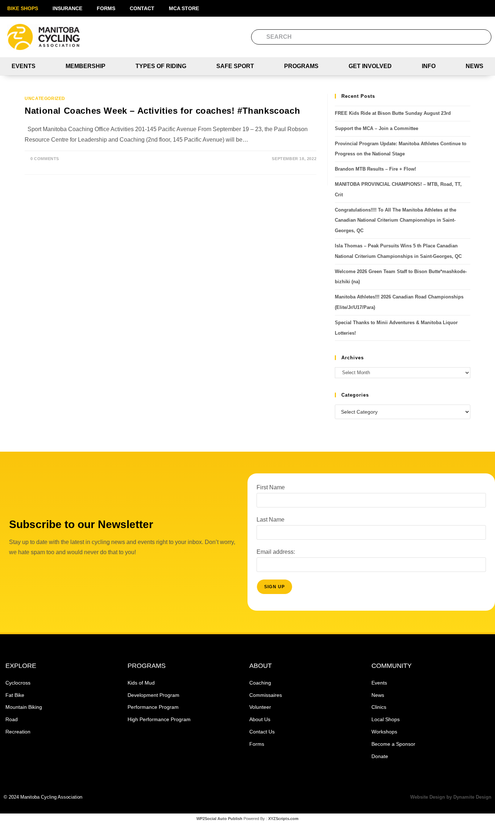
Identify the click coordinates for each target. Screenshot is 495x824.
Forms (106, 8)
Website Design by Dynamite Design (450, 797)
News (474, 66)
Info (429, 66)
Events (24, 66)
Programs (301, 66)
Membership (85, 66)
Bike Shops (22, 8)
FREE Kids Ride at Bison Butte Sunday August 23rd (393, 113)
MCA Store (184, 8)
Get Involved (370, 66)
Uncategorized (45, 98)
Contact (142, 8)
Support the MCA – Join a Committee (376, 128)
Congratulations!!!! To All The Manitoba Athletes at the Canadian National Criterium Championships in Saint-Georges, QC (395, 220)
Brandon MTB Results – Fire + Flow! (375, 169)
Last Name (270, 519)
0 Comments (44, 158)
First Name (271, 487)
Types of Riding (161, 66)
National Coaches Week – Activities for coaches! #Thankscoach (162, 111)
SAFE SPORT (235, 66)
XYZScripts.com (283, 818)
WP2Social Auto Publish (219, 818)
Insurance (67, 8)
